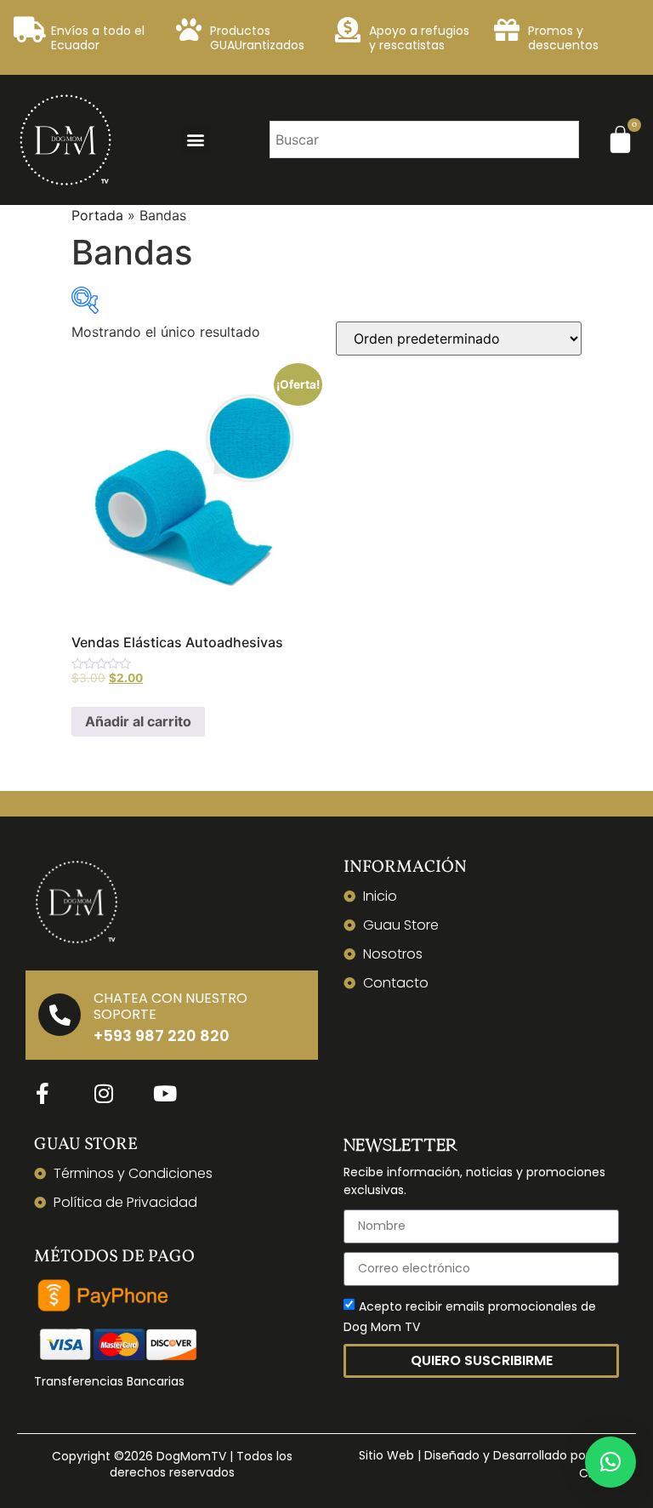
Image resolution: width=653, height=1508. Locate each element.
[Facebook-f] (43, 1094)
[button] (196, 140)
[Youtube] (165, 1094)
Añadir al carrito (138, 721)
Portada (97, 215)
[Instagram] (104, 1094)
